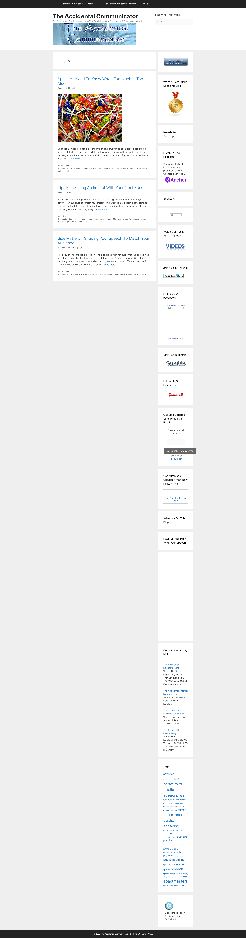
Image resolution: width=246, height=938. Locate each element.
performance (131, 219)
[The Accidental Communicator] (176, 308)
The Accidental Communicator (69, 4)
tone (165, 886)
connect (180, 803)
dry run (76, 219)
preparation (72, 222)
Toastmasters (175, 881)
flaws (113, 168)
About (90, 4)
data (100, 168)
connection (168, 806)
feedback (174, 810)
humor (182, 809)
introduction (169, 830)
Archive (144, 4)
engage (107, 168)
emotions (176, 806)
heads (125, 168)
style (181, 877)
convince (84, 168)
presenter (168, 855)
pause (173, 837)
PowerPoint (181, 837)
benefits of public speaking (172, 789)
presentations (170, 848)
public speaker (126, 274)
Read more (74, 158)
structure (175, 877)
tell (67, 171)
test (85, 222)
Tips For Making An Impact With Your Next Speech (103, 187)
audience (64, 168)
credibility (93, 168)
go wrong (97, 219)
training (170, 886)
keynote (179, 830)
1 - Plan (63, 216)
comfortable (74, 168)
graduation (86, 274)
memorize (166, 834)
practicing (62, 222)
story (185, 873)
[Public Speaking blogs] (175, 116)
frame (119, 168)
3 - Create (64, 165)
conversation (74, 274)
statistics (61, 171)
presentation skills (111, 274)
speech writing (169, 874)
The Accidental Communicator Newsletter (117, 4)
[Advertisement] (171, 595)
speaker (179, 864)
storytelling (167, 877)
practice (141, 219)
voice (176, 885)
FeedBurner (176, 459)
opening (166, 837)
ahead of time (66, 219)
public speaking (174, 859)
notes (180, 834)
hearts (132, 168)
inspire (138, 168)
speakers (166, 870)
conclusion (172, 803)
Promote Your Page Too (175, 338)
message (173, 834)
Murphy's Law (119, 219)
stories (179, 873)
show (144, 168)
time (185, 877)
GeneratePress (146, 934)
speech (142, 274)
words (181, 886)
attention (168, 773)
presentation (173, 845)
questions (168, 864)
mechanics (107, 219)
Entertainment (86, 219)
